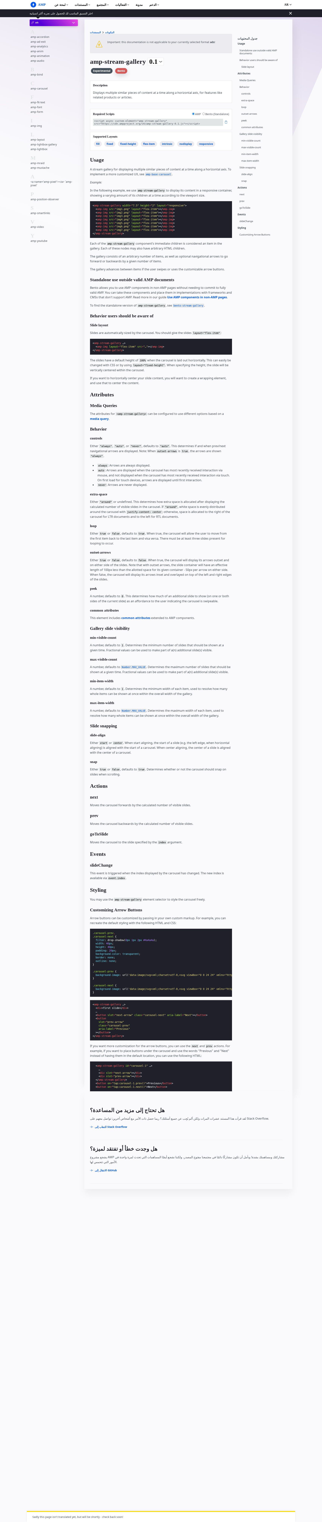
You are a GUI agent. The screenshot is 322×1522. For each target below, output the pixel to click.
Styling (242, 228)
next (241, 194)
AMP (198, 114)
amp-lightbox (39, 149)
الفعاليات (121, 4)
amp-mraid (38, 163)
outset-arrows (249, 113)
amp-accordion (40, 37)
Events (242, 214)
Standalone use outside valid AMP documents (258, 52)
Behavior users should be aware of (258, 60)
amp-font (36, 107)
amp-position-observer (45, 199)
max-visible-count (251, 147)
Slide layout (247, 66)
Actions (242, 187)
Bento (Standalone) (217, 114)
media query (99, 419)
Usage (241, 43)
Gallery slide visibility (250, 134)
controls (245, 93)
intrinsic (167, 144)
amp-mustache (40, 168)
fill (98, 144)
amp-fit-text (38, 102)
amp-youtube (39, 241)
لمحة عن (60, 4)
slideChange (246, 221)
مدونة (139, 4)
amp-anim (37, 51)
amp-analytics (39, 46)
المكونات (109, 32)
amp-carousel (39, 88)
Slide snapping (247, 167)
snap (244, 181)
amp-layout (38, 140)
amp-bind (37, 74)
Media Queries (247, 80)
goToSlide (244, 207)
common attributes (252, 127)
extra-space (247, 100)
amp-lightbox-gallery (44, 144)
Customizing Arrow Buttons (254, 234)
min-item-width (249, 154)
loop (243, 107)
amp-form (37, 112)
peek (244, 120)
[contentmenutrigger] (263, 39)
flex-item (149, 144)
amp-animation (40, 56)
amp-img (36, 126)
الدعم (153, 4)
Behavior (244, 87)
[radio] (193, 114)
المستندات (81, 4)
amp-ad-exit (38, 41)
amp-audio (37, 60)
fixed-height (128, 144)
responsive (206, 144)
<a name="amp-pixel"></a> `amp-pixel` (51, 183)
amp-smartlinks (40, 213)
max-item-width (250, 160)
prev (241, 201)
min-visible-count (251, 140)
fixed (110, 144)
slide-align (246, 174)
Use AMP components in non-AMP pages (197, 297)
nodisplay (185, 144)
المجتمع (101, 4)
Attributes (244, 73)
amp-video (37, 227)
